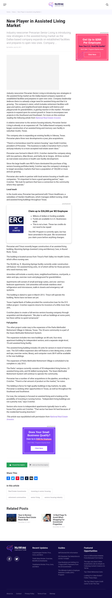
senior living (35, 497)
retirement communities (17, 497)
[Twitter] (16, 559)
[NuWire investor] (56, 4)
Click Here (39, 448)
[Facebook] (9, 559)
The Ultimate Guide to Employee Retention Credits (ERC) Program (69, 572)
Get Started (16, 229)
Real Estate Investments (17, 491)
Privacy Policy (29, 594)
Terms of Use (42, 594)
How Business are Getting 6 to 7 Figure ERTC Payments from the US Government (68, 564)
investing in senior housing (41, 491)
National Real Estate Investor (48, 118)
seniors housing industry (53, 497)
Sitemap (52, 594)
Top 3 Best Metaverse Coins (93, 572)
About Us (10, 594)
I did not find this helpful (40, 465)
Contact (19, 594)
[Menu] (4, 4)
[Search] (107, 4)
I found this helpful (18, 465)
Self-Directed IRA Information (68, 553)
